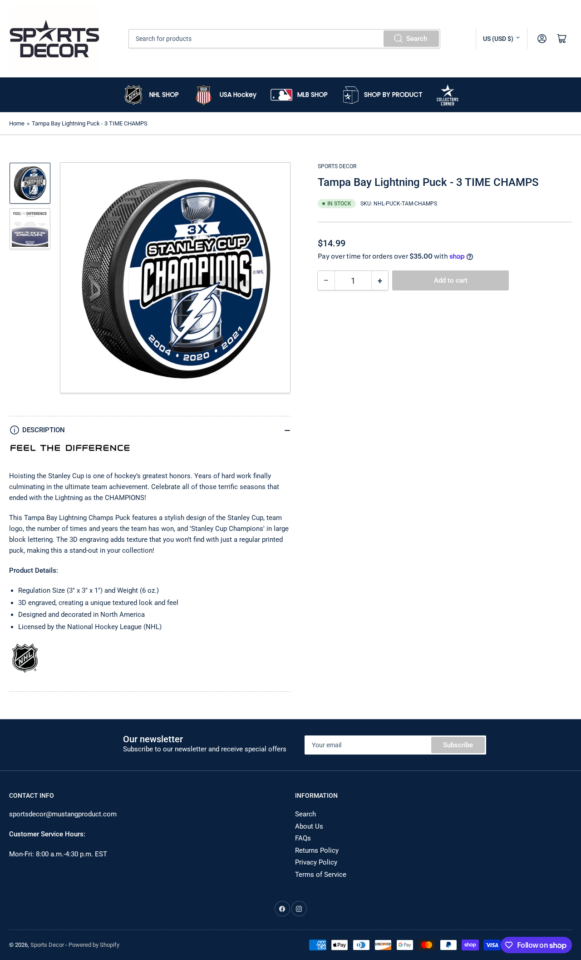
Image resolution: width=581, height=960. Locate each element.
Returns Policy (317, 850)
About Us (309, 826)
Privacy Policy (316, 862)
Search (416, 39)
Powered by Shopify (94, 944)
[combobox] (284, 38)
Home (17, 123)
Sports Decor (337, 166)
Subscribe (458, 745)
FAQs (303, 838)
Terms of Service (320, 874)
